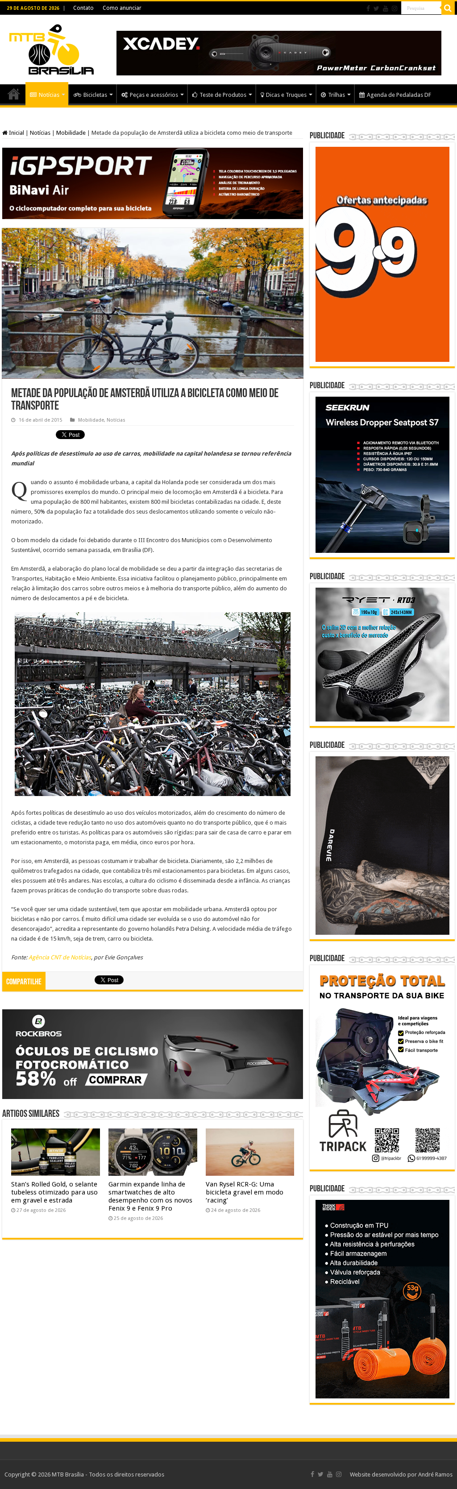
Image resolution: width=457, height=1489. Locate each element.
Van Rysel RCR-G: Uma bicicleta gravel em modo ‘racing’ (244, 1192)
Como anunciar (122, 8)
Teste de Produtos (222, 94)
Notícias (49, 94)
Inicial (16, 132)
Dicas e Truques (286, 94)
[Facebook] (368, 8)
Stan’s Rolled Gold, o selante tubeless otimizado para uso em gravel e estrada (54, 1192)
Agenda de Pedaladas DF (399, 94)
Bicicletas (95, 94)
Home (13, 93)
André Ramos (435, 1474)
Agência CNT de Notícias (60, 957)
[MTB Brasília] (51, 47)
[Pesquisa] (448, 8)
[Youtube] (385, 8)
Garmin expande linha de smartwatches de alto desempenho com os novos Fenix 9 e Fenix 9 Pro (150, 1196)
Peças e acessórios (154, 94)
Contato (83, 8)
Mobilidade (71, 132)
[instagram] (394, 8)
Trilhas (336, 94)
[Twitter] (376, 8)
